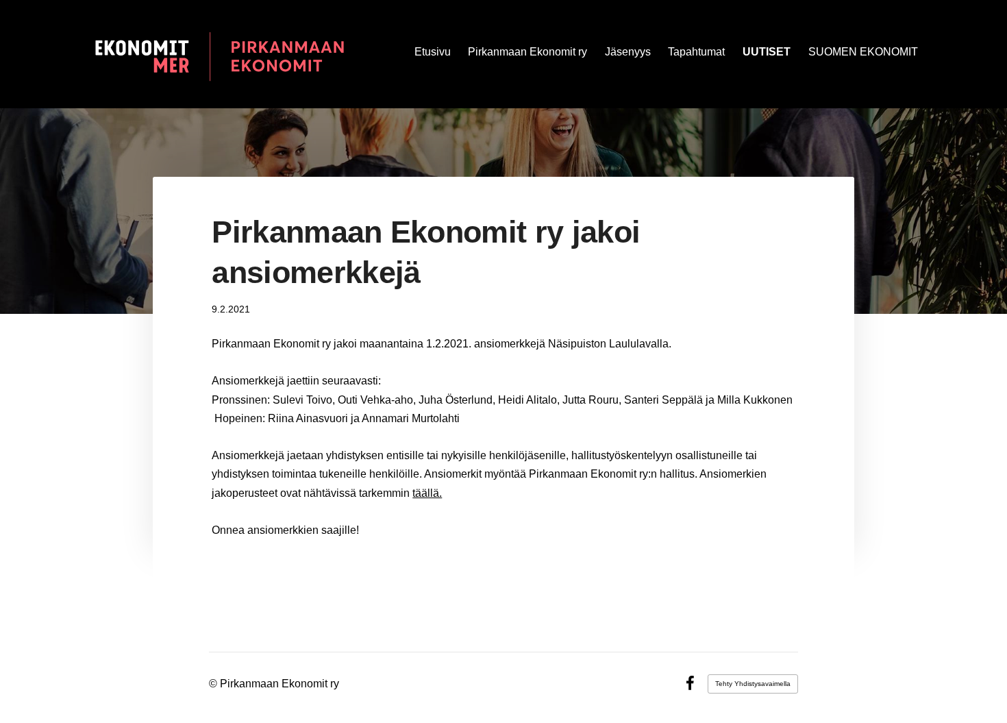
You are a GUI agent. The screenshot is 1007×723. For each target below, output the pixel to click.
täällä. (427, 493)
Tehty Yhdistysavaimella (753, 683)
